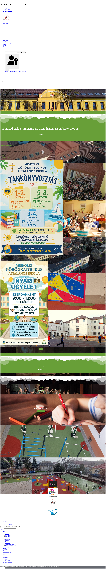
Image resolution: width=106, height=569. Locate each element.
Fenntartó (7, 31)
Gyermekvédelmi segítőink (11, 36)
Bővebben (2, 155)
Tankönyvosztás (5, 157)
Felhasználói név (8, 48)
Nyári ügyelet (4, 257)
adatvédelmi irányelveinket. (54, 566)
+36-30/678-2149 (6, 9)
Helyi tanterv (8, 30)
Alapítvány (7, 24)
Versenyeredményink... (41, 411)
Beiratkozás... (41, 369)
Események (8, 37)
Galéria (4, 41)
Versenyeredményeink (8, 42)
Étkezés (4, 44)
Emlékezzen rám (10, 53)
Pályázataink (8, 27)
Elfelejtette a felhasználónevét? (20, 71)
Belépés (7, 69)
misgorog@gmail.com (7, 11)
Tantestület (7, 33)
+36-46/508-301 (6, 8)
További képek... (41, 390)
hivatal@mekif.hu (9, 472)
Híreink (4, 39)
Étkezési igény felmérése (7, 145)
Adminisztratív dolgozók (10, 35)
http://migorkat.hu (6, 473)
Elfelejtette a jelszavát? (9, 71)
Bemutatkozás (8, 26)
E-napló (4, 45)
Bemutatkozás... (3, 90)
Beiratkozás (5, 40)
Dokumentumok (8, 28)
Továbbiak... (41, 349)
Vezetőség (7, 32)
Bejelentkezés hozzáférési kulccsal (12, 68)
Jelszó (6, 50)
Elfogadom (2, 568)
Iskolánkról (5, 23)
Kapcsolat (5, 46)
